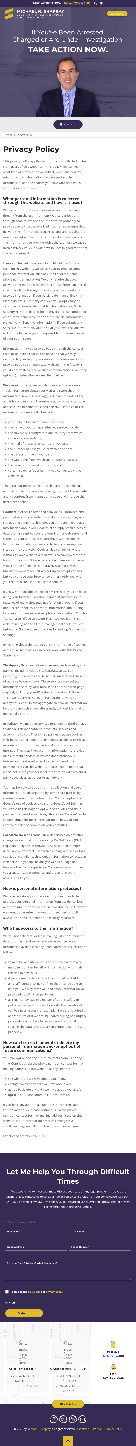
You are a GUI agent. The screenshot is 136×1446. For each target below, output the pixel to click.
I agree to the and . (37, 1291)
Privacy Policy (113, 1429)
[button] (95, 3)
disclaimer (34, 1291)
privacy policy (54, 1291)
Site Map (97, 1429)
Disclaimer (82, 1429)
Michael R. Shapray (39, 1429)
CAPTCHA (10, 1302)
